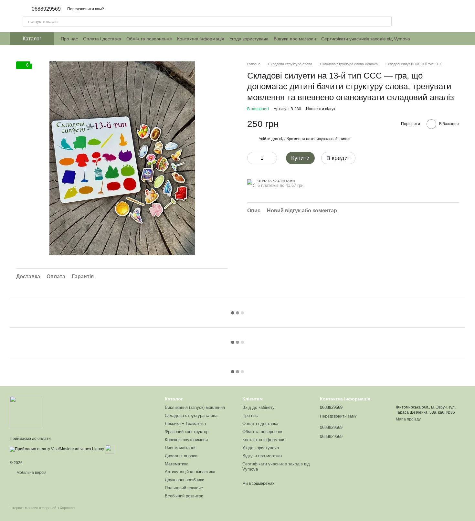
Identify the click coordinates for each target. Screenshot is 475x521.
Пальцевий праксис (184, 487)
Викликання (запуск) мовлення (195, 407)
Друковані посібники (184, 479)
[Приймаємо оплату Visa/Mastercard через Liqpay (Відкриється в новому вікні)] (57, 449)
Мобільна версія (31, 472)
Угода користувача (249, 38)
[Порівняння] (443, 16)
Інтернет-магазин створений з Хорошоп (42, 508)
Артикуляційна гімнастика (190, 471)
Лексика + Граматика (185, 423)
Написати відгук (320, 109)
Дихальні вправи (181, 455)
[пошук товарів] (386, 21)
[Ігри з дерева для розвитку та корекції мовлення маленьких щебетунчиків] (26, 411)
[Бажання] (426, 16)
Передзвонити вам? (85, 9)
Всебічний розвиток (184, 496)
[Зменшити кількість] (252, 158)
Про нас (69, 38)
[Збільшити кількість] (272, 158)
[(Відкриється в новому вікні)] (109, 449)
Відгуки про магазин (295, 38)
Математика (176, 464)
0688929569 (46, 9)
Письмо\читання (180, 447)
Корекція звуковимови (186, 439)
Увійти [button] (264, 139)
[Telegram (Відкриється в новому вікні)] (434, 38)
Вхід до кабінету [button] (258, 407)
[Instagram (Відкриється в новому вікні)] (419, 38)
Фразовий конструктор (186, 431)
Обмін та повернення (149, 38)
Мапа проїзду (408, 419)
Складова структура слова (191, 415)
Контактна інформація (200, 38)
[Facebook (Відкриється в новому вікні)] (426, 38)
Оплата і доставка (102, 38)
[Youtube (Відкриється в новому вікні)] (442, 38)
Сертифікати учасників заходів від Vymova (365, 38)
